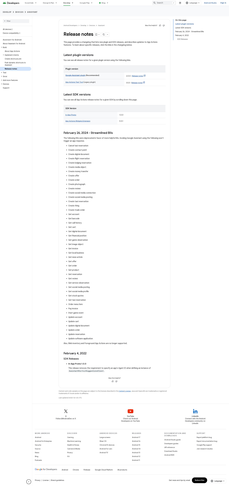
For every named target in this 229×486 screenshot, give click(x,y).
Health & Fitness (73, 445)
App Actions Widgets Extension (77, 121)
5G (68, 456)
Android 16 (136, 441)
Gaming (70, 437)
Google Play (85, 3)
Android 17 (136, 437)
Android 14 (136, 449)
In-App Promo (70, 115)
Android (38, 437)
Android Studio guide (172, 440)
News (37, 452)
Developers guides (171, 443)
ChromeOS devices (107, 445)
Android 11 (136, 460)
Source (37, 449)
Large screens (105, 437)
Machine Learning (74, 441)
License (46, 480)
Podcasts (38, 460)
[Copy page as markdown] (104, 35)
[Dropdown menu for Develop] (73, 3)
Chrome (76, 470)
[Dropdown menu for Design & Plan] (57, 3)
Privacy (70, 452)
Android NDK (169, 455)
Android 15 (136, 445)
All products (122, 470)
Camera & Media (73, 449)
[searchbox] (16, 21)
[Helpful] (160, 25)
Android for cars (106, 449)
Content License (125, 391)
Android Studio (210, 3)
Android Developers (70, 25)
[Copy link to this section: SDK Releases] (81, 359)
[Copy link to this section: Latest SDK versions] (93, 94)
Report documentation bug (207, 441)
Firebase (87, 470)
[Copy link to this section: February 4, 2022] (88, 353)
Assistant (32, 12)
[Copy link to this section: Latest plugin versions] (96, 55)
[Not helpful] (163, 25)
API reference (169, 447)
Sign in (223, 3)
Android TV (104, 452)
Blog (103, 3)
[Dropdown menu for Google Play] (93, 3)
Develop (66, 3)
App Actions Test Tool (74, 82)
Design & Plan (48, 3)
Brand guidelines (57, 480)
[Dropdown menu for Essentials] (37, 3)
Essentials (29, 3)
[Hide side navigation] (28, 481)
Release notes (137, 76)
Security (38, 445)
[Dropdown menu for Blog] (108, 3)
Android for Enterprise (43, 441)
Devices (19, 12)
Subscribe (199, 480)
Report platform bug (204, 437)
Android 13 (136, 452)
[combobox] (164, 3)
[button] (15, 47)
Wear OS (103, 441)
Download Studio (170, 451)
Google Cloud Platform (104, 470)
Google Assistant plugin (75, 75)
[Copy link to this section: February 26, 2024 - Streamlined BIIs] (115, 133)
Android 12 (136, 456)
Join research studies (205, 449)
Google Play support (204, 445)
